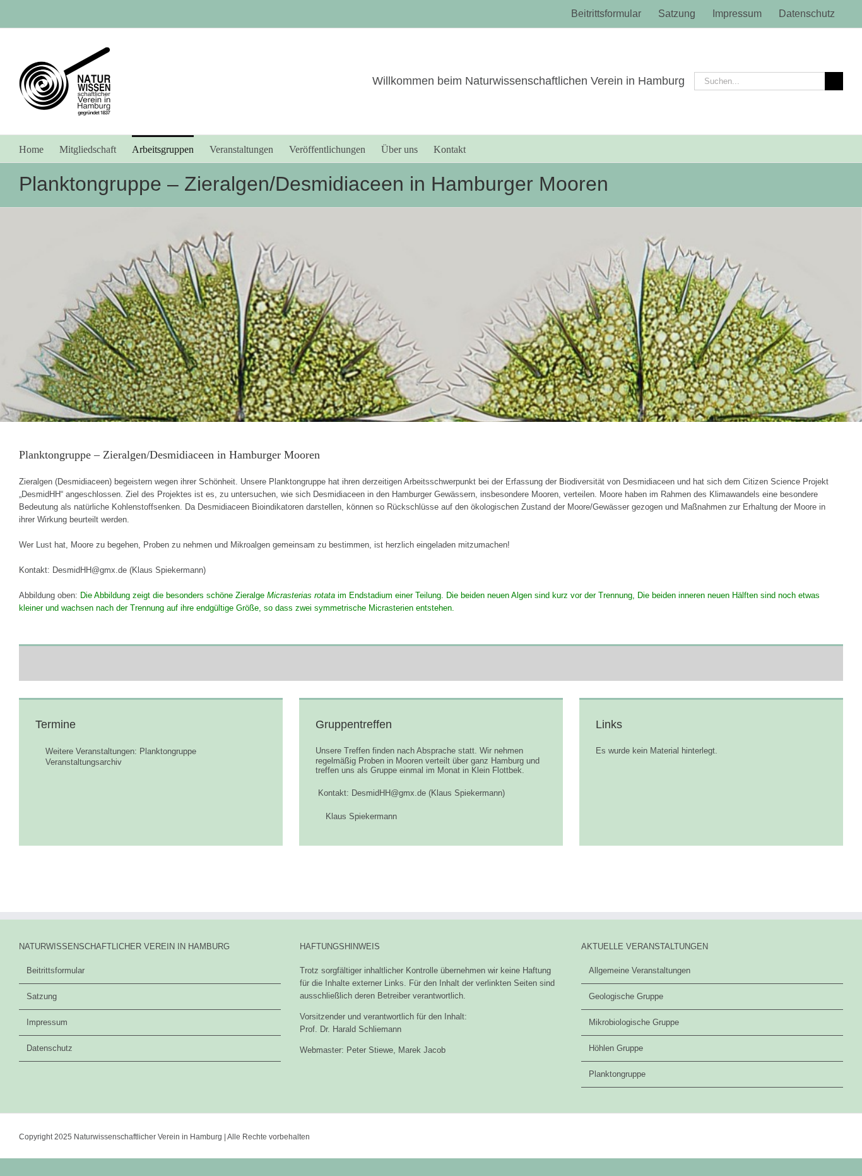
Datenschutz (50, 1048)
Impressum (47, 1022)
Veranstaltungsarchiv (83, 762)
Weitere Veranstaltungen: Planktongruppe (120, 751)
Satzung (42, 996)
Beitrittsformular (56, 970)
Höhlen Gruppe (616, 1048)
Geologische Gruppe (626, 996)
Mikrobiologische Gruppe (634, 1022)
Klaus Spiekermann (361, 816)
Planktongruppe (617, 1074)
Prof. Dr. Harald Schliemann (350, 1029)
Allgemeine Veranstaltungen (639, 970)
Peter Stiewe (369, 1050)
